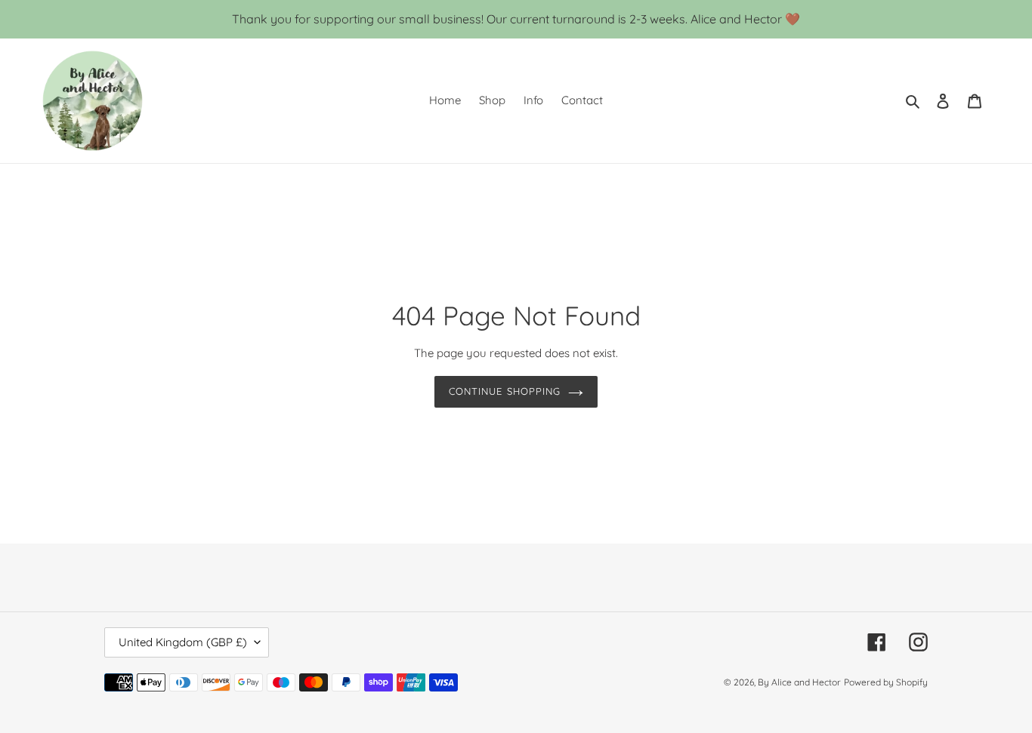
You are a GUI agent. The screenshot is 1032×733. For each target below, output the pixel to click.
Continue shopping (505, 391)
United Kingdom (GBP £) (183, 642)
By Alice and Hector (799, 682)
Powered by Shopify (886, 682)
